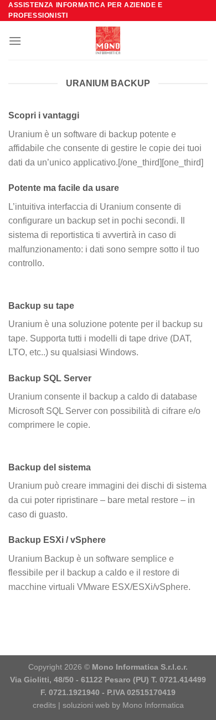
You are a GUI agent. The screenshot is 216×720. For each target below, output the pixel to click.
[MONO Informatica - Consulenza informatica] (108, 40)
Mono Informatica (153, 705)
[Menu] (15, 40)
